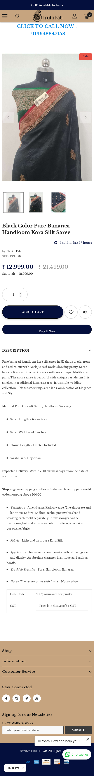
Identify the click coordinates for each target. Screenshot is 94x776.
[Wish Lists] (71, 312)
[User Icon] (74, 16)
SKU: (5, 256)
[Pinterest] (27, 698)
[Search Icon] (17, 16)
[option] (47, 5)
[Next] (85, 117)
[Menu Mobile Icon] (4, 16)
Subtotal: (8, 273)
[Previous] (8, 117)
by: (4, 251)
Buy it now (47, 331)
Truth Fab (14, 251)
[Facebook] (6, 698)
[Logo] (47, 16)
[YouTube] (37, 698)
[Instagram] (16, 698)
